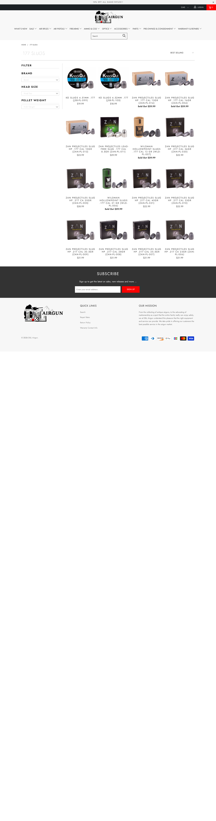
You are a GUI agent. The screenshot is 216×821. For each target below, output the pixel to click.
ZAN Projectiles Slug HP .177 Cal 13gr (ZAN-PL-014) (147, 78)
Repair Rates (85, 317)
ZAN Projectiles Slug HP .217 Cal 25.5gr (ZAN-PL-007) (147, 230)
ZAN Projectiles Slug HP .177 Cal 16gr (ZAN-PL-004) (180, 78)
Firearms (74, 28)
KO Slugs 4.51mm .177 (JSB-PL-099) (80, 78)
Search (83, 312)
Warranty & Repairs (188, 28)
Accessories (121, 28)
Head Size (29, 87)
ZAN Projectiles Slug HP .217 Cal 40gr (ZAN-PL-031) (147, 178)
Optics (106, 28)
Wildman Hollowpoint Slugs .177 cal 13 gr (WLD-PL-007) (147, 127)
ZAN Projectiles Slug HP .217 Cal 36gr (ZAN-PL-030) (180, 127)
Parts (136, 28)
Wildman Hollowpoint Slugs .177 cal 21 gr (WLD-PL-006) (113, 178)
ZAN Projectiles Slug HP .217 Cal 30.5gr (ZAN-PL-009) (80, 230)
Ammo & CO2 (90, 28)
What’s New (20, 28)
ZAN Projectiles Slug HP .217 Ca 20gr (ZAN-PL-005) (80, 178)
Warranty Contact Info (88, 327)
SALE (32, 28)
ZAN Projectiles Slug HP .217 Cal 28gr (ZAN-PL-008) (113, 230)
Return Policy (85, 322)
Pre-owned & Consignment (159, 28)
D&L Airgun (33, 337)
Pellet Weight (33, 100)
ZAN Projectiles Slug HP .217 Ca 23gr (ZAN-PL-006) (180, 230)
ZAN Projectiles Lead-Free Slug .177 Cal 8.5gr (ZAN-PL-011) (113, 127)
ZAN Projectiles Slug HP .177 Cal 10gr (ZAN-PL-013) (80, 127)
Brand (26, 73)
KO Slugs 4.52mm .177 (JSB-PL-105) (113, 78)
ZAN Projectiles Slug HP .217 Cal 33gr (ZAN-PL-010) (180, 178)
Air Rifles (44, 28)
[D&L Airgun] (108, 17)
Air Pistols (59, 28)
